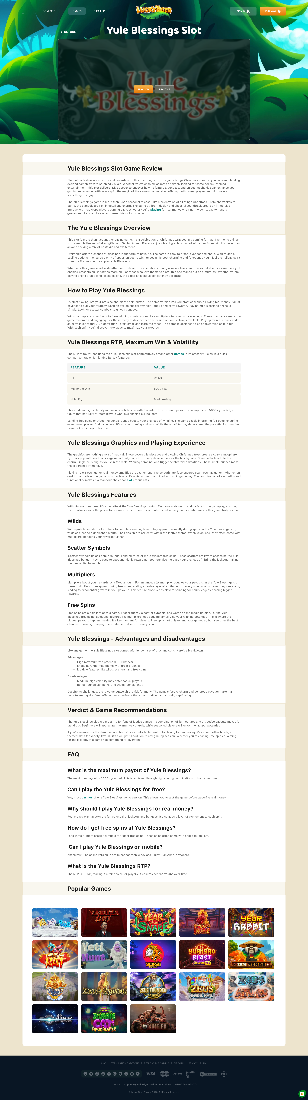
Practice (164, 89)
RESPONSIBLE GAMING (156, 1063)
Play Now (143, 89)
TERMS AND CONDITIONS (125, 1063)
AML (205, 1063)
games (179, 354)
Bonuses (49, 11)
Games (77, 11)
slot (129, 480)
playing (155, 209)
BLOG (103, 1063)
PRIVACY (193, 1063)
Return (70, 32)
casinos (87, 797)
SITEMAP (179, 1063)
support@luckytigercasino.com (143, 1084)
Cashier (99, 11)
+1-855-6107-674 (186, 1084)
